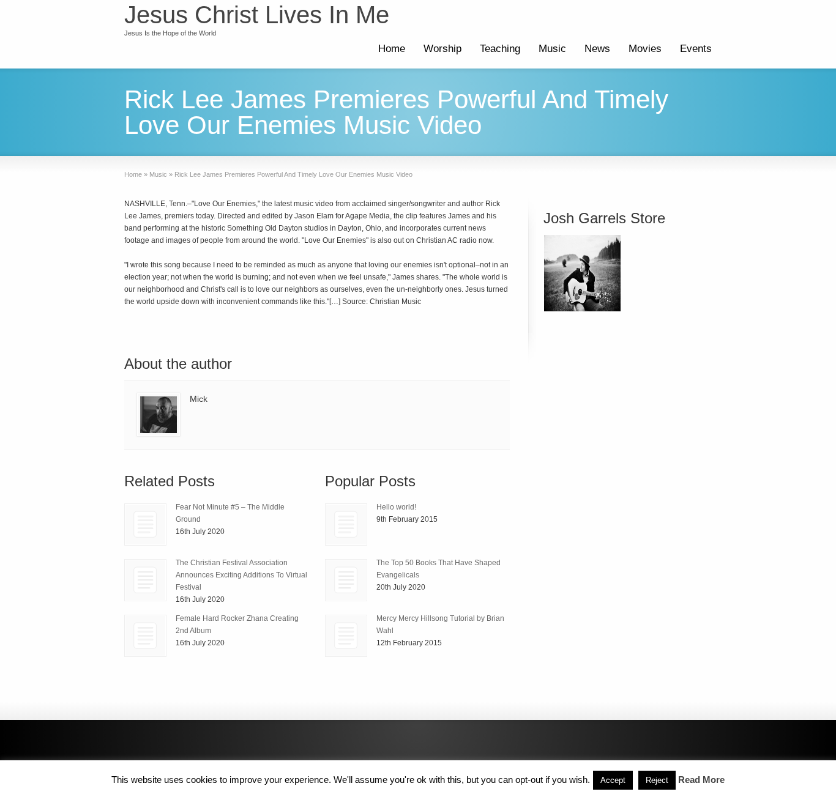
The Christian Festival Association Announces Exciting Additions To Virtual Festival (241, 574)
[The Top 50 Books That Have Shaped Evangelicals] (346, 580)
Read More (701, 779)
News (597, 48)
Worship (442, 48)
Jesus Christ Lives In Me (256, 14)
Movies (645, 48)
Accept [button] (612, 780)
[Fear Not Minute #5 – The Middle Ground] (145, 524)
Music (552, 48)
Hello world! (396, 507)
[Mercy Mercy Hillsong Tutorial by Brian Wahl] (346, 636)
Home (391, 48)
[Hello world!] (346, 524)
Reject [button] (657, 780)
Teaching (500, 48)
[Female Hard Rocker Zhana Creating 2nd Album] (145, 636)
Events (696, 48)
